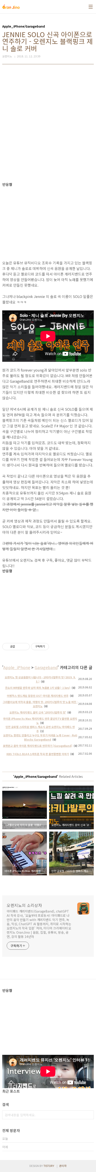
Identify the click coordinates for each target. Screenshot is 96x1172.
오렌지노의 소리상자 (24, 905)
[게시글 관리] (24, 646)
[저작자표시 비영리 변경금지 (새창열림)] (55, 646)
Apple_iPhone (16, 667)
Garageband (46, 667)
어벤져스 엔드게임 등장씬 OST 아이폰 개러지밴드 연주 (38, 696)
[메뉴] (90, 6)
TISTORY (49, 1166)
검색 (89, 1115)
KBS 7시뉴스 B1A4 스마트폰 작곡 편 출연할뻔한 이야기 (37, 754)
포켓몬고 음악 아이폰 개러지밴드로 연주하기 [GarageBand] (37, 746)
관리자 (63, 1166)
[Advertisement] (48, 123)
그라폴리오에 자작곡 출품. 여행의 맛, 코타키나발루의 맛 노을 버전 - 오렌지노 (40, 704)
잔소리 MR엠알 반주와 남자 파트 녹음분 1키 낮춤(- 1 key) (37, 688)
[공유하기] (19, 646)
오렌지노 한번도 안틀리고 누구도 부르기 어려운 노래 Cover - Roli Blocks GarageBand (40, 737)
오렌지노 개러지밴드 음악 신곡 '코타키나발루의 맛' (37, 712)
